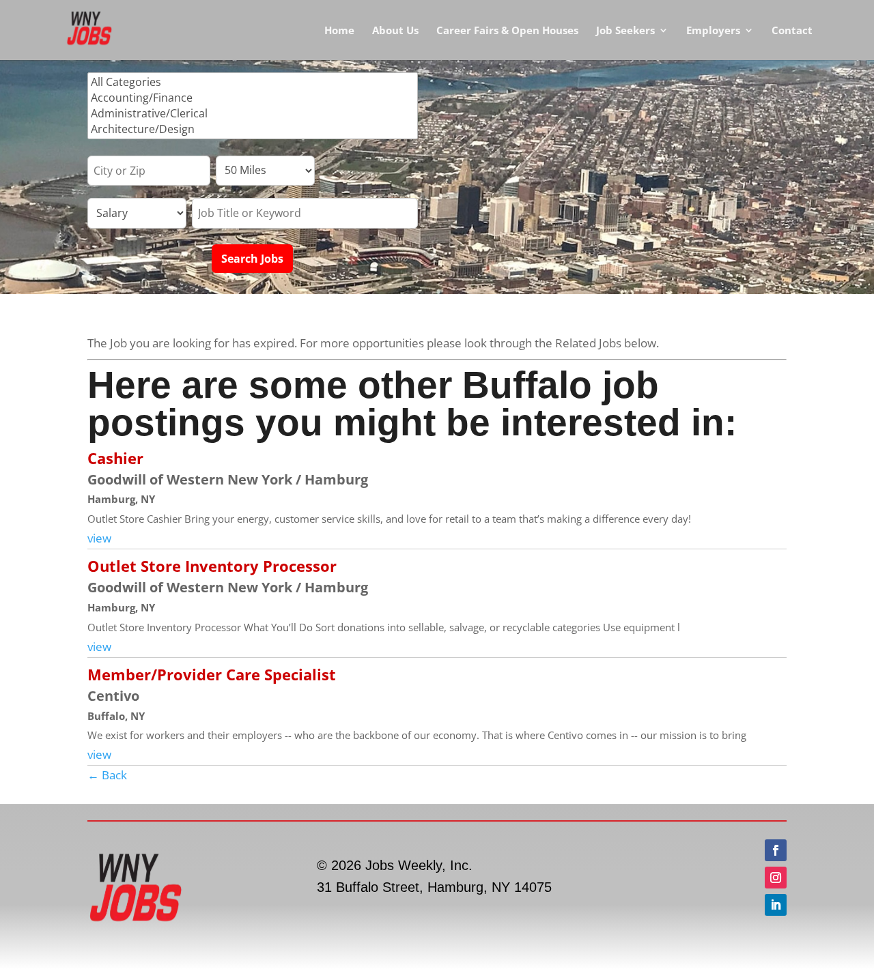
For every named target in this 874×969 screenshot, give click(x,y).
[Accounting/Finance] (252, 98)
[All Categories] (252, 82)
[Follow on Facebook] (776, 850)
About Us (395, 31)
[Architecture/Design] (252, 129)
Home (339, 31)
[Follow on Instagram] (776, 877)
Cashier (115, 458)
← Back (107, 775)
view (99, 538)
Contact (792, 31)
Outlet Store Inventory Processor (212, 565)
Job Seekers (625, 31)
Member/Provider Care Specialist (211, 674)
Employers (713, 31)
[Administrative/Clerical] (252, 113)
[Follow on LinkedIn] (776, 905)
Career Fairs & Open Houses (507, 31)
